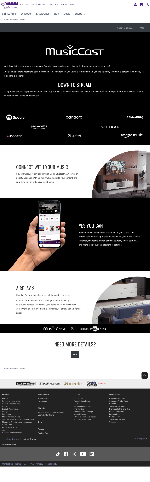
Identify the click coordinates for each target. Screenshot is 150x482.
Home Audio (7, 425)
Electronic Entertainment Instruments (17, 422)
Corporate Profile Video (118, 401)
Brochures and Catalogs (83, 411)
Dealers (41, 429)
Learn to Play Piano (46, 415)
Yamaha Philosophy (117, 406)
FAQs (141, 28)
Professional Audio (9, 427)
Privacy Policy (36, 464)
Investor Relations (116, 414)
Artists (40, 422)
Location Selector (11, 439)
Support (53, 4)
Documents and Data (82, 419)
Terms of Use (21, 464)
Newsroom (42, 401)
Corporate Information (118, 398)
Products (24, 4)
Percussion (6, 414)
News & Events (43, 394)
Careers (112, 404)
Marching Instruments (11, 417)
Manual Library (80, 414)
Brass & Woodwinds (10, 409)
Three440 (113, 422)
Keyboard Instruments (11, 401)
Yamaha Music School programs (51, 412)
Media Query (43, 398)
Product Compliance (82, 401)
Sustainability (114, 417)
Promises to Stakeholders (119, 409)
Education (41, 408)
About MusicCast (125, 28)
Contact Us (78, 398)
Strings (5, 411)
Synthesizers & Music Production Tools (18, 419)
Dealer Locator (38, 4)
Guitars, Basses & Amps (11, 404)
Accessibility (51, 464)
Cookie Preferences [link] (9, 444)
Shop (63, 4)
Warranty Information (82, 406)
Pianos (5, 398)
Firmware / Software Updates (85, 417)
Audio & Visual (9, 13)
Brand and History (116, 411)
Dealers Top (43, 433)
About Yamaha (114, 394)
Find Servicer (79, 409)
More (72, 4)
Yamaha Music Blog (117, 419)
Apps (4, 430)
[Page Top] (145, 375)
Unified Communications (12, 432)
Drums (4, 406)
